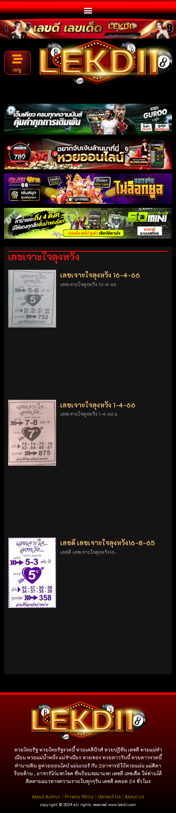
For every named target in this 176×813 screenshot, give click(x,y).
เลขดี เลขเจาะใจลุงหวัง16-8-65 (107, 542)
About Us (134, 796)
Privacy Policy (79, 796)
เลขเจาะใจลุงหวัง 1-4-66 (97, 405)
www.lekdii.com (122, 804)
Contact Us (109, 796)
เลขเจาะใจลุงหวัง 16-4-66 (100, 275)
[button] (88, 10)
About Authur (46, 796)
